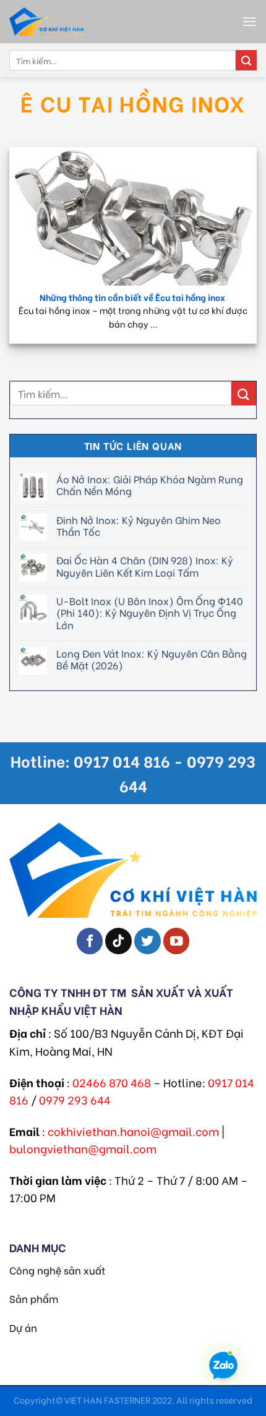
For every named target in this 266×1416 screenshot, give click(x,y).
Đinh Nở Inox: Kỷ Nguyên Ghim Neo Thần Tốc (138, 524)
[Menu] (249, 21)
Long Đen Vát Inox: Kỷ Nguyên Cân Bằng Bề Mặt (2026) (151, 659)
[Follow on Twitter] (147, 941)
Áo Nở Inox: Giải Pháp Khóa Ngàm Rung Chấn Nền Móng (149, 484)
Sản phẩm (33, 1298)
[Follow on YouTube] (176, 941)
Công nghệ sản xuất (57, 1270)
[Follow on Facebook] (90, 941)
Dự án (23, 1327)
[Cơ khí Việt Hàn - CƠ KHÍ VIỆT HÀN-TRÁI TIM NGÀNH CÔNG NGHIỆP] (77, 21)
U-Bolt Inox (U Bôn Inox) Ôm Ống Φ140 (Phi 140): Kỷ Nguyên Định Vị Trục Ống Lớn (149, 612)
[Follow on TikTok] (118, 941)
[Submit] (246, 60)
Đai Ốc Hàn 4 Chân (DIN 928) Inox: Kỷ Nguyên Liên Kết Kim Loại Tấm (144, 565)
